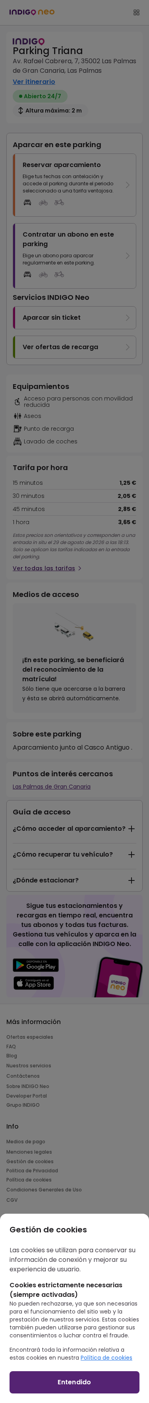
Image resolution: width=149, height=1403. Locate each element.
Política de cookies (106, 1358)
